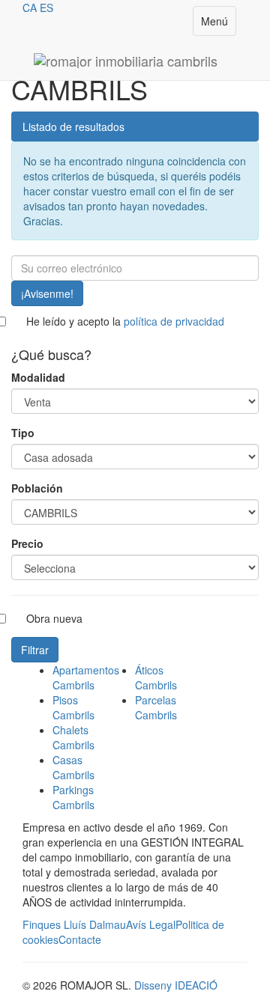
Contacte (79, 939)
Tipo (22, 432)
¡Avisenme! (47, 293)
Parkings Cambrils (73, 797)
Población (37, 488)
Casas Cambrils (73, 767)
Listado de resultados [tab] (73, 126)
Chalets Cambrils (73, 737)
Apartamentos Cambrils (85, 677)
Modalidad (38, 377)
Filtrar (35, 649)
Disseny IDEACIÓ (176, 985)
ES (46, 7)
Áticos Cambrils (156, 677)
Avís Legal (151, 924)
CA (29, 7)
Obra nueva (54, 618)
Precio (27, 543)
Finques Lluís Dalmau (74, 924)
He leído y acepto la (125, 321)
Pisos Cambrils (73, 707)
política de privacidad (174, 321)
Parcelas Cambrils (156, 707)
